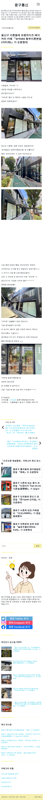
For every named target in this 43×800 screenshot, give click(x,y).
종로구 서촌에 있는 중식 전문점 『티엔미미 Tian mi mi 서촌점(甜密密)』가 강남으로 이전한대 (20, 735)
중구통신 (21, 5)
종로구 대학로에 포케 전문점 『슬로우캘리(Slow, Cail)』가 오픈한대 (18, 754)
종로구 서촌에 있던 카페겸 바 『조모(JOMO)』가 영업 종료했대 (20, 748)
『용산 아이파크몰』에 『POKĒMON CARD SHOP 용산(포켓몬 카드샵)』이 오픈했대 (27, 649)
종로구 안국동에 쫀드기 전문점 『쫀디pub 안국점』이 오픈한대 (20, 741)
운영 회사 (5, 797)
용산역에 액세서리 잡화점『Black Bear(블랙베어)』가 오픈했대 (25, 662)
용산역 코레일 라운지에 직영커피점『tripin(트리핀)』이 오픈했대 (25, 689)
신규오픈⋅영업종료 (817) (10, 774)
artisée (13, 400)
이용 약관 (22, 797)
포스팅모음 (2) (6, 786)
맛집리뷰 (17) (6, 782)
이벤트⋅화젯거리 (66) (9, 778)
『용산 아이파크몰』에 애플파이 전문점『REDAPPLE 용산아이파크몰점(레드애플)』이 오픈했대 (27, 704)
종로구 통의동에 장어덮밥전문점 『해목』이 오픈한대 (20, 730)
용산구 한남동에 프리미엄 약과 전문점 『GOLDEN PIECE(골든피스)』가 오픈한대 (27, 676)
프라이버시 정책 (14, 797)
